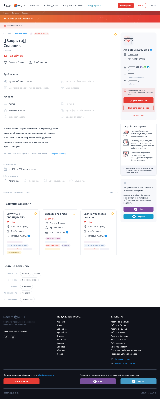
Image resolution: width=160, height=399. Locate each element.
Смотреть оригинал (58, 154)
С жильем (26, 286)
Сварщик (26, 293)
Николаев (61, 339)
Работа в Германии (119, 336)
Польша (25, 273)
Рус (152, 5)
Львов (60, 354)
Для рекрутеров (122, 359)
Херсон (60, 343)
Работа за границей (120, 322)
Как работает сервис (73, 5)
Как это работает (119, 347)
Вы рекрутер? (138, 115)
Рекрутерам (93, 5)
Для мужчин (27, 299)
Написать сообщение (138, 108)
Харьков (61, 322)
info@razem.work (46, 375)
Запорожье (62, 329)
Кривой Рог (62, 332)
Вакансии (34, 5)
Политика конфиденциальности (126, 350)
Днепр (60, 325)
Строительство (20, 34)
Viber (140, 209)
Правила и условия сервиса (124, 354)
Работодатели (51, 5)
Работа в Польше (119, 329)
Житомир (61, 350)
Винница (61, 347)
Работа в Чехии (118, 332)
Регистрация (125, 5)
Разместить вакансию (125, 363)
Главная (6, 13)
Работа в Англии (118, 339)
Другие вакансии (138, 100)
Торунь (37, 273)
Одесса (60, 336)
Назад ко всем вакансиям (20, 19)
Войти (141, 5)
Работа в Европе (118, 325)
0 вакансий (133, 54)
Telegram (141, 217)
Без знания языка (29, 280)
